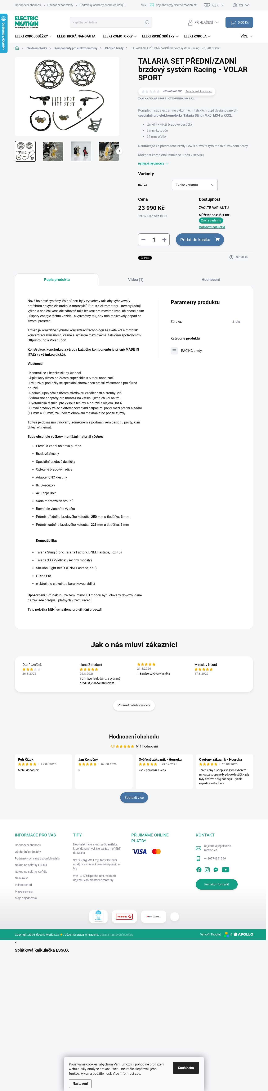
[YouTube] (225, 869)
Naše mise (21, 878)
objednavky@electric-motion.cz (218, 848)
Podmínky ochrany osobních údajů (102, 5)
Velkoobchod (23, 884)
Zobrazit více (134, 798)
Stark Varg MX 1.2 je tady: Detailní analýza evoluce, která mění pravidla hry (96, 864)
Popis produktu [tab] (57, 279)
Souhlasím (186, 1068)
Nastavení (80, 1084)
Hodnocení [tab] (211, 279)
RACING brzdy (191, 351)
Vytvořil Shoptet (210, 934)
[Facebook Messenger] (216, 869)
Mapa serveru (24, 891)
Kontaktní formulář (216, 884)
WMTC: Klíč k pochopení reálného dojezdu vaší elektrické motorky (94, 878)
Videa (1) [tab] (135, 279)
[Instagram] (207, 869)
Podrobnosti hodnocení (199, 91)
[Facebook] (199, 869)
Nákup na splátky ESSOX (31, 865)
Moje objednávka (26, 898)
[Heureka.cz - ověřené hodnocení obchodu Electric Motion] (98, 916)
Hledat (147, 22)
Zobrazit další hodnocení (134, 705)
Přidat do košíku (195, 239)
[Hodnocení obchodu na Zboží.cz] (124, 917)
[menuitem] (34, 36)
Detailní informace (151, 163)
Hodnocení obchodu (28, 5)
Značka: (166, 98)
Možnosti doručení (212, 227)
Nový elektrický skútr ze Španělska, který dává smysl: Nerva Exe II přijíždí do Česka (96, 848)
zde (137, 1074)
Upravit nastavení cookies (116, 934)
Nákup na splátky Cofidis (31, 871)
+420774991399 (215, 858)
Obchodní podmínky (60, 5)
